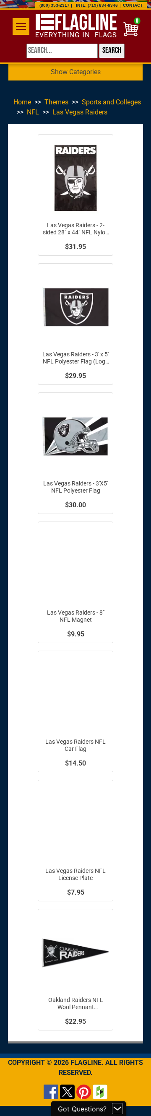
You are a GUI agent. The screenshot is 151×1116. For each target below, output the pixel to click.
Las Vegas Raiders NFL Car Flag (75, 745)
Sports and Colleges (111, 102)
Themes (56, 102)
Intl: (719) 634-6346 (97, 5)
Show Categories (76, 72)
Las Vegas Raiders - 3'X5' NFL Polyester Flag (75, 487)
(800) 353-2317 (54, 5)
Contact (133, 5)
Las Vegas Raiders (79, 112)
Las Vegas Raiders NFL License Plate (75, 874)
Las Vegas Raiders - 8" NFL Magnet (75, 616)
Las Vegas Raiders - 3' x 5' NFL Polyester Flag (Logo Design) (75, 358)
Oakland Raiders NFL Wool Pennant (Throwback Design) (75, 1004)
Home (22, 102)
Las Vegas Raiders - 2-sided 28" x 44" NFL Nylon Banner (76, 229)
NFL (33, 112)
